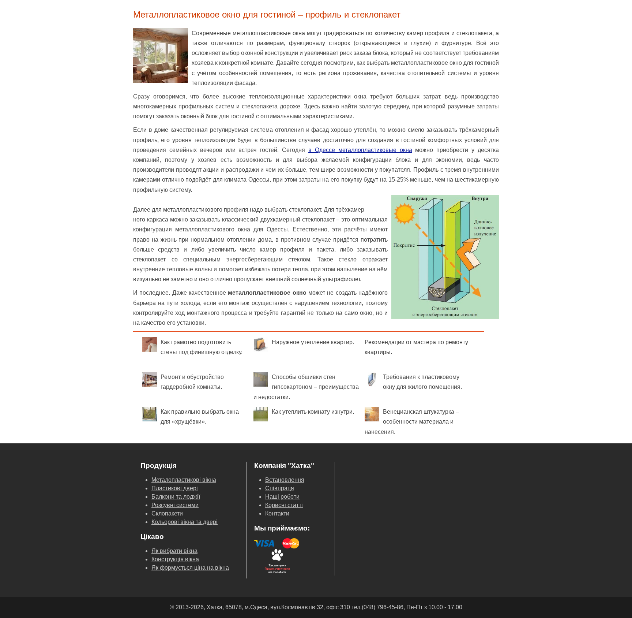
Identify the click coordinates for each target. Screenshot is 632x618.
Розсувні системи (175, 505)
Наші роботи (282, 497)
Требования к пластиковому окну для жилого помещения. (422, 382)
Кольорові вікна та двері (184, 522)
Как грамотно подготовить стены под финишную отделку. (201, 347)
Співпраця (279, 488)
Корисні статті (284, 505)
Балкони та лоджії (175, 497)
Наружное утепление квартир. (313, 342)
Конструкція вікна (175, 559)
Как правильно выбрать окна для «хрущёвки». (200, 417)
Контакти (277, 513)
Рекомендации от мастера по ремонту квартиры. (416, 347)
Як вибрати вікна (174, 551)
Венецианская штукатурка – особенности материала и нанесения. (412, 422)
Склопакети (167, 513)
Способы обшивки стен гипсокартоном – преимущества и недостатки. (306, 387)
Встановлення (284, 480)
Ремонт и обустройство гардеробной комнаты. (192, 382)
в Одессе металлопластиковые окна (360, 150)
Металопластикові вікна (183, 480)
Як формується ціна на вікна (190, 568)
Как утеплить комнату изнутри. (313, 412)
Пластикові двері (174, 488)
